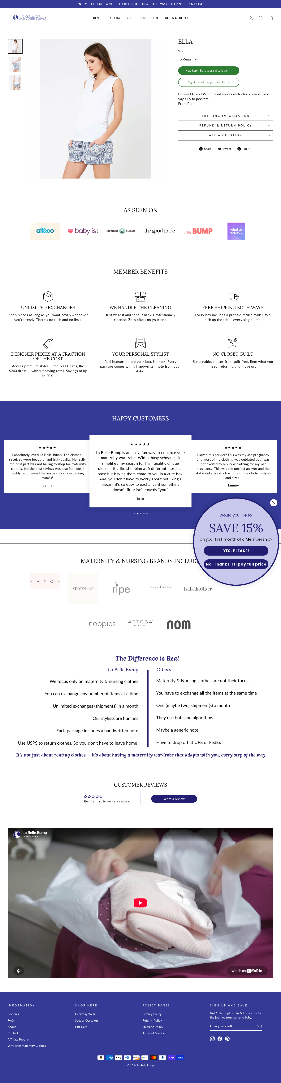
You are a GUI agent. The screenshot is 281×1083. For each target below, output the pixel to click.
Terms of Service (154, 1033)
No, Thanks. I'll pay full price (236, 564)
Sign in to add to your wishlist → (208, 82)
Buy (143, 18)
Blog (155, 18)
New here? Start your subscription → (208, 70)
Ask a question (225, 135)
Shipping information (226, 115)
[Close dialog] (274, 503)
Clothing (114, 18)
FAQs (11, 1020)
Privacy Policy (152, 1014)
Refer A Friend (176, 18)
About (12, 1026)
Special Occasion (86, 1020)
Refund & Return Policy (225, 125)
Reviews (13, 1014)
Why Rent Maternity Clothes (27, 1045)
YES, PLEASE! (236, 550)
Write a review (174, 799)
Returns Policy (152, 1020)
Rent (97, 18)
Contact (13, 1033)
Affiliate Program (19, 1039)
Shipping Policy (153, 1026)
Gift (130, 18)
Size (180, 51)
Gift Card (81, 1026)
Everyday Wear (85, 1014)
